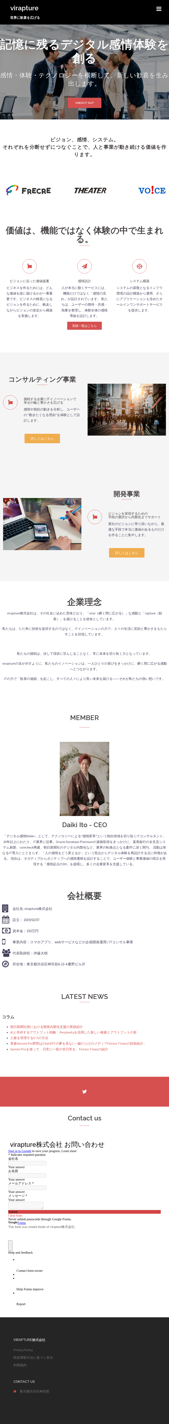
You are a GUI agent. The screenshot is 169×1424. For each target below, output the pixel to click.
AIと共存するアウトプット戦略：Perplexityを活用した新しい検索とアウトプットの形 (73, 1032)
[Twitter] (84, 1091)
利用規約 (20, 1365)
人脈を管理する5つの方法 (29, 1038)
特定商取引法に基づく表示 (33, 1357)
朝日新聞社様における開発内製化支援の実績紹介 (46, 1027)
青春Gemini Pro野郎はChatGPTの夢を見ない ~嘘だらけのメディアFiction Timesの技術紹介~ (77, 1043)
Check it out (84, 102)
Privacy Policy (23, 1350)
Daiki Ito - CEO (84, 825)
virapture (24, 8)
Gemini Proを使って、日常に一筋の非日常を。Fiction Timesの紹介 (59, 1049)
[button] (84, 326)
